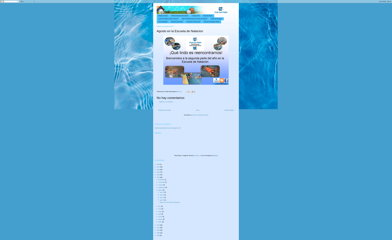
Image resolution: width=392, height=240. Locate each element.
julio (159, 206)
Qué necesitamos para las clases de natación (194, 18)
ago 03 (162, 200)
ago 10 (162, 197)
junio (160, 209)
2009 (158, 233)
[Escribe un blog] (189, 92)
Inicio (197, 110)
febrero (160, 219)
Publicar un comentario (166, 102)
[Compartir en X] (191, 92)
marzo (160, 216)
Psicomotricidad (163, 22)
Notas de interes (207, 15)
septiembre (161, 187)
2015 (158, 172)
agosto (160, 190)
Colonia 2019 (196, 15)
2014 (158, 175)
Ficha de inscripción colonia (211, 22)
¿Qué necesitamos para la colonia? (168, 18)
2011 (158, 227)
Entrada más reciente (164, 110)
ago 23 (162, 192)
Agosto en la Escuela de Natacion (170, 202)
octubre (160, 185)
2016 (158, 169)
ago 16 (162, 195)
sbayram (197, 155)
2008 (158, 235)
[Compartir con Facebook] (193, 92)
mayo (160, 211)
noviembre (161, 182)
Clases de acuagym (216, 18)
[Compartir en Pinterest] (194, 92)
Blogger (215, 155)
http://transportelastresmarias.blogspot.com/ (168, 128)
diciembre (161, 179)
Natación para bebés (177, 22)
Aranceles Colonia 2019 (193, 22)
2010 (158, 230)
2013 (158, 177)
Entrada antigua (229, 110)
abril (159, 214)
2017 (158, 167)
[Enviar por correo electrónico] (187, 92)
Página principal (163, 15)
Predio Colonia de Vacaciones (179, 15)
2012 (158, 225)
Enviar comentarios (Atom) (200, 115)
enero (160, 222)
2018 (158, 164)
